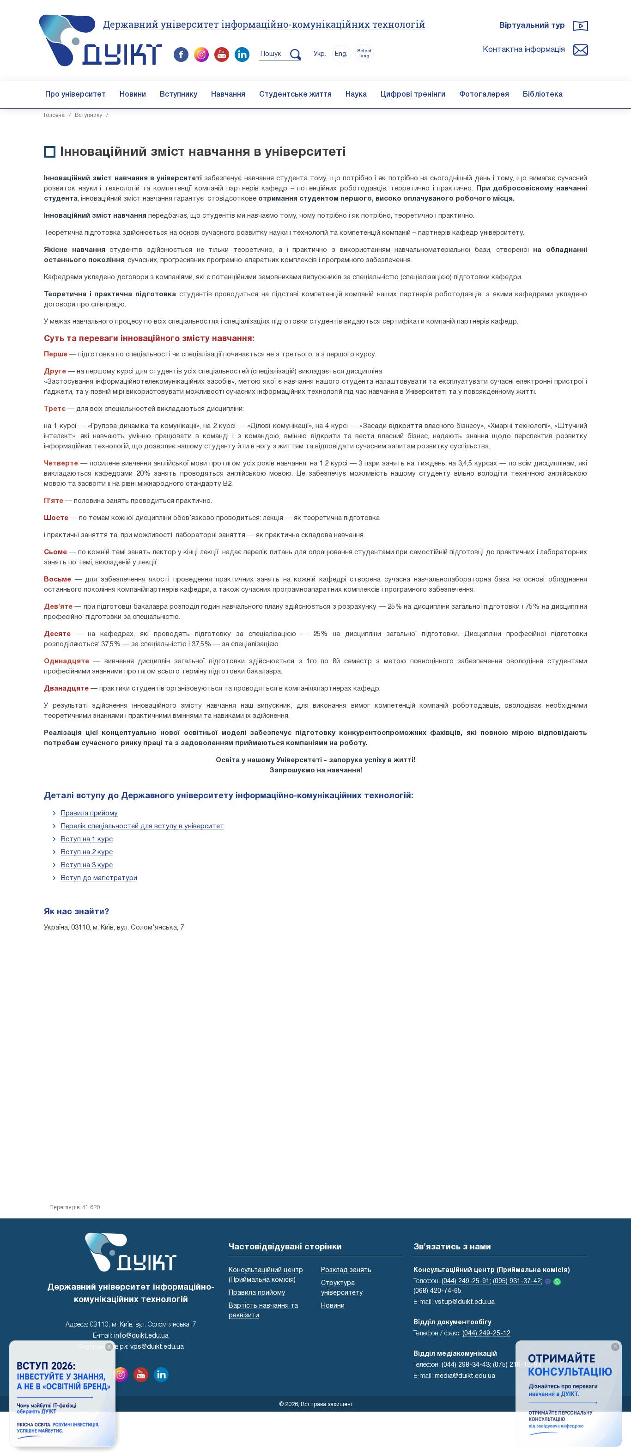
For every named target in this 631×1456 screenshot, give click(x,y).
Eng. (341, 54)
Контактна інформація (524, 49)
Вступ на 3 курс (87, 865)
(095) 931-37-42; (517, 1282)
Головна (54, 115)
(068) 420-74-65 (437, 1291)
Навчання (228, 95)
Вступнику (178, 95)
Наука (356, 95)
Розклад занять (346, 1270)
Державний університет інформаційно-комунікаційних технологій (264, 24)
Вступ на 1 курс (87, 839)
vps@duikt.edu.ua (157, 1347)
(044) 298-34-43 (466, 1365)
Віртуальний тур (532, 25)
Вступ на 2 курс (87, 852)
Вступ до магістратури (99, 878)
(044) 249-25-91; (466, 1282)
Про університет (75, 95)
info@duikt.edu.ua (141, 1336)
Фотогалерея (484, 95)
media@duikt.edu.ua (465, 1376)
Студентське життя (295, 95)
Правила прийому (89, 813)
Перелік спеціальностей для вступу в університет (142, 826)
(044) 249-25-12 (486, 1334)
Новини (133, 95)
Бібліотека (543, 95)
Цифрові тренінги (413, 95)
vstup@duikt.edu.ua (465, 1302)
